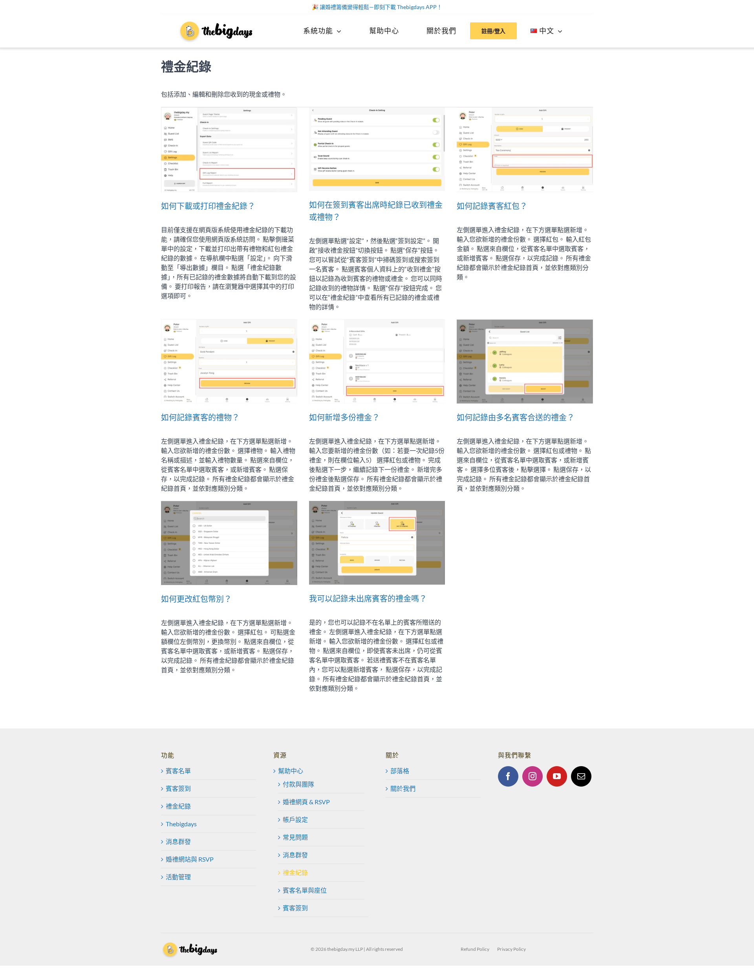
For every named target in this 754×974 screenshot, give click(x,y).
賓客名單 (178, 770)
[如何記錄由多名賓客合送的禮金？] (525, 361)
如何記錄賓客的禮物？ (200, 417)
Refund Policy (475, 949)
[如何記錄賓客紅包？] (525, 149)
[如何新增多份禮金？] (377, 361)
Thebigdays (181, 823)
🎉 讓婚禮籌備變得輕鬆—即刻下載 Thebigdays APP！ (377, 7)
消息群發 (178, 841)
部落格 (399, 770)
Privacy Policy (511, 949)
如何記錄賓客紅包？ (492, 206)
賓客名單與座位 (305, 890)
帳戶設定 (295, 819)
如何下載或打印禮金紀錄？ (208, 206)
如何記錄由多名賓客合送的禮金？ (516, 417)
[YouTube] (557, 776)
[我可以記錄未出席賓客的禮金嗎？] (377, 543)
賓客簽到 (178, 788)
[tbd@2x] (217, 22)
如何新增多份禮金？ (344, 417)
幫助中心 (290, 770)
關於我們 (402, 788)
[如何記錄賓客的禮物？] (229, 361)
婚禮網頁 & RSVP (306, 801)
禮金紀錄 (178, 806)
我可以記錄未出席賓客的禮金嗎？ (368, 598)
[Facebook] (508, 776)
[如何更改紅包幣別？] (229, 543)
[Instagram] (532, 776)
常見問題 (295, 837)
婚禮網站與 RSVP (190, 859)
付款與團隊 (298, 784)
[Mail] (581, 776)
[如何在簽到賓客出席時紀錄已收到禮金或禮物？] (377, 149)
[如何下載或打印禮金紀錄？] (229, 149)
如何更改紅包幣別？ (196, 598)
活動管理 (178, 876)
